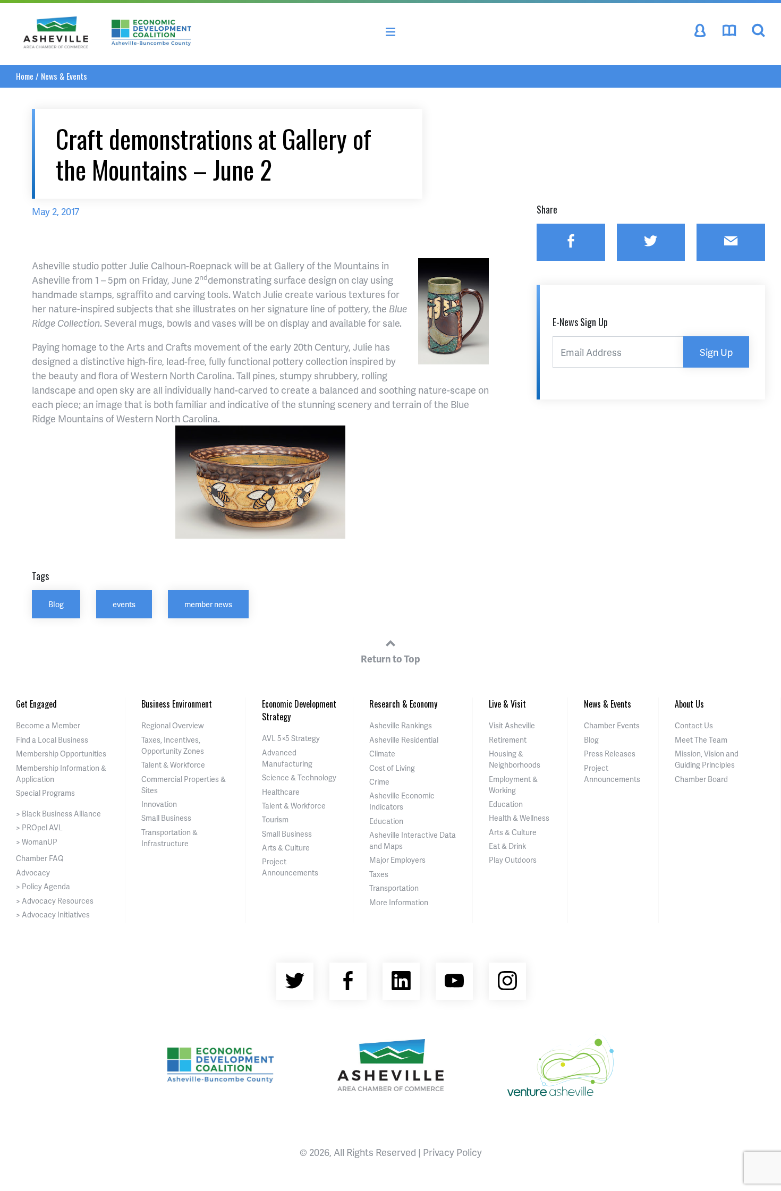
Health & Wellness (519, 818)
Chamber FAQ (40, 858)
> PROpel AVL (39, 827)
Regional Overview (172, 725)
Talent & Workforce (173, 765)
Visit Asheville (512, 725)
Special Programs (45, 793)
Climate (382, 753)
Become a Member (48, 725)
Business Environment (176, 703)
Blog (56, 604)
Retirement (508, 740)
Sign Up (716, 352)
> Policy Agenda (43, 886)
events (124, 604)
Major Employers (397, 860)
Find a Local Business (52, 740)
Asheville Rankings (400, 725)
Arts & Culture (286, 848)
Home (24, 76)
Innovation (159, 804)
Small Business (166, 818)
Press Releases (609, 753)
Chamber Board (701, 779)
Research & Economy (403, 703)
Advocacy (33, 872)
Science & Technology (299, 777)
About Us (689, 703)
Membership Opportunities (61, 753)
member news (208, 604)
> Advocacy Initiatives (53, 914)
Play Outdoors (513, 860)
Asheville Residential (403, 740)
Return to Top (390, 658)
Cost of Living (392, 768)
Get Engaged (36, 703)
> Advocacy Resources (55, 901)
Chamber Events (612, 725)
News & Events (64, 76)
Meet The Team (701, 740)
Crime (379, 782)
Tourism (275, 819)
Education (386, 821)
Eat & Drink (507, 846)
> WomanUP (36, 842)
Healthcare (281, 792)
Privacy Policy (452, 1152)
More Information (398, 902)
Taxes (378, 874)
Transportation (394, 888)
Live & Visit (507, 703)
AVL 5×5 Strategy (291, 738)
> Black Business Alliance (58, 814)
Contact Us (694, 725)
